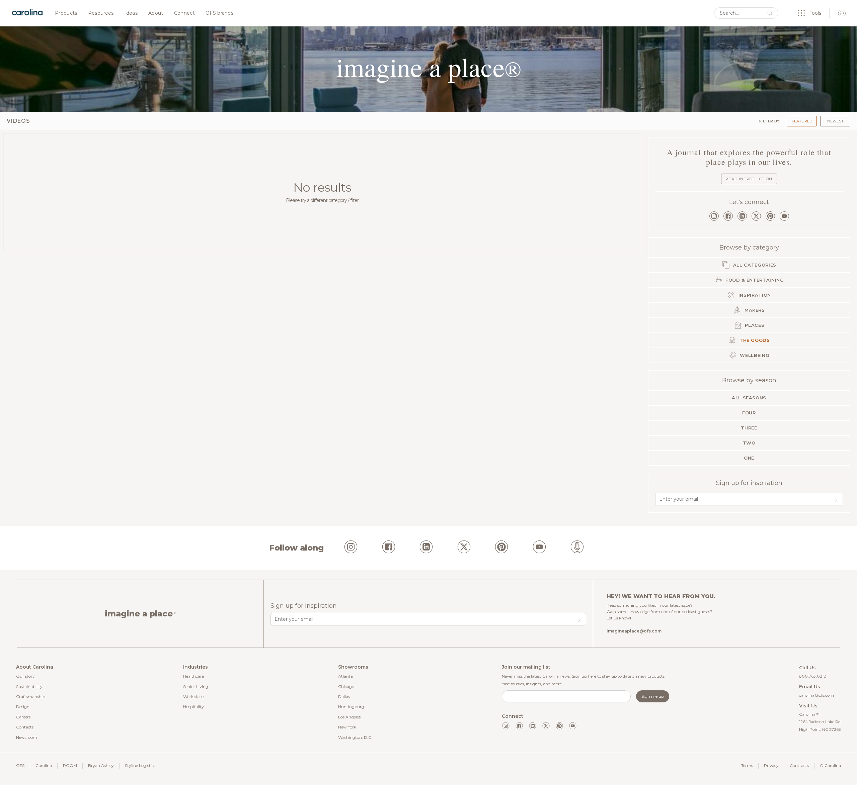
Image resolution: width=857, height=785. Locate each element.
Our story (25, 676)
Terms (747, 765)
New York (347, 726)
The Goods (754, 340)
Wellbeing (754, 355)
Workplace (193, 696)
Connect (184, 13)
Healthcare (193, 676)
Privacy (771, 765)
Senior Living (195, 686)
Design (22, 706)
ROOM (70, 765)
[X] (756, 216)
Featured (802, 121)
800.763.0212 (812, 676)
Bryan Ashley (101, 765)
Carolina (43, 765)
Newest (835, 121)
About (155, 13)
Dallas (344, 696)
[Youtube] (573, 726)
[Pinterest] (770, 216)
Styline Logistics (140, 765)
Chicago (346, 686)
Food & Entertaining (754, 280)
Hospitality (193, 706)
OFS (20, 765)
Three (749, 427)
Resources (101, 13)
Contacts (24, 726)
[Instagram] (714, 216)
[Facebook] (728, 216)
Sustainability (29, 686)
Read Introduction (748, 179)
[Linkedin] (533, 726)
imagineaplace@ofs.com (634, 630)
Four (749, 412)
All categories (753, 265)
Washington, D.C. (355, 737)
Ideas (131, 13)
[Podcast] (577, 547)
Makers (754, 310)
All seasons (749, 397)
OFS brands (219, 13)
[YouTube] (784, 216)
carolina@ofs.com (816, 695)
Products (66, 13)
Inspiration (754, 295)
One (749, 458)
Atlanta (345, 676)
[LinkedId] (426, 547)
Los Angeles (349, 716)
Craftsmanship (30, 696)
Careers (23, 716)
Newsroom (26, 737)
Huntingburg (351, 706)
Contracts (799, 765)
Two (749, 443)
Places (754, 325)
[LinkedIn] (742, 216)
